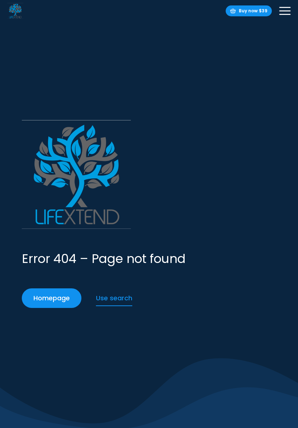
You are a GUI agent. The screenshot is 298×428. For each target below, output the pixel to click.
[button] (285, 11)
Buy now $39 (253, 11)
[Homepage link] (15, 11)
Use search (114, 298)
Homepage (51, 298)
